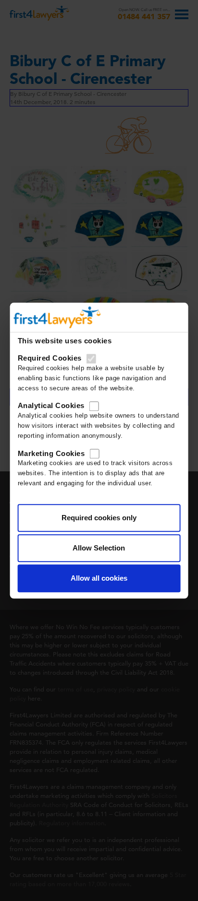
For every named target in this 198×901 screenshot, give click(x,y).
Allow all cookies (99, 578)
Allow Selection (99, 548)
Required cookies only (99, 518)
